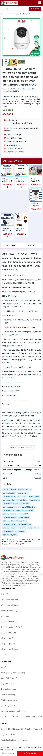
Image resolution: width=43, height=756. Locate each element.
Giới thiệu (11, 245)
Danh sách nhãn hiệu (9, 621)
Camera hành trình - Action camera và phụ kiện (21, 716)
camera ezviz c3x (10, 514)
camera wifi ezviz (9, 517)
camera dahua (22, 500)
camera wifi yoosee (10, 535)
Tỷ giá (15, 747)
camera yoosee (33, 496)
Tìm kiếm (35, 9)
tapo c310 (25, 503)
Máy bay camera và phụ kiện (13, 711)
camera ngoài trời (9, 524)
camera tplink (34, 500)
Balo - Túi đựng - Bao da (11, 678)
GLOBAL (14, 89)
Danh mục (5, 616)
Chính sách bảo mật (9, 599)
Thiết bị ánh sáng (8, 694)
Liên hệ (4, 654)
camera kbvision (9, 493)
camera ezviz (8, 531)
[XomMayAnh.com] (13, 3)
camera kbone (8, 510)
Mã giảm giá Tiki (8, 638)
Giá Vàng (37, 747)
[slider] (6, 62)
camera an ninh (9, 500)
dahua (5, 489)
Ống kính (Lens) (7, 683)
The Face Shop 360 (25, 747)
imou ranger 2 (20, 531)
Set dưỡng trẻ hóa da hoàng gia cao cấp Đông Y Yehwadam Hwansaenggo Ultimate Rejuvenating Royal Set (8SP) (21, 541)
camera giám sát (24, 524)
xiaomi (28, 489)
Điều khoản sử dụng (9, 605)
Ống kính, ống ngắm (9, 689)
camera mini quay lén (11, 503)
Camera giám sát (15, 14)
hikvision (13, 489)
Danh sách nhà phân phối (11, 627)
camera (21, 489)
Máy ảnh (4, 667)
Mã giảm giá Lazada (9, 643)
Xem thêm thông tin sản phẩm (21, 447)
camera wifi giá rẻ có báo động (14, 521)
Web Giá (3, 750)
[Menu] (39, 2)
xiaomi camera (23, 517)
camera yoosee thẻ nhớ (24, 510)
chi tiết (32, 245)
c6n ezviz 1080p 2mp (27, 507)
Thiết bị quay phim (9, 700)
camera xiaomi (22, 493)
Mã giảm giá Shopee (9, 649)
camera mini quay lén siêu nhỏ (14, 528)
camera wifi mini (34, 528)
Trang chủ (4, 14)
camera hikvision (9, 496)
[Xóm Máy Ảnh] (12, 557)
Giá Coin (10, 750)
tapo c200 (21, 496)
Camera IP (26, 14)
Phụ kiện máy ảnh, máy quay (13, 672)
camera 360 (23, 514)
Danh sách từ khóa (9, 632)
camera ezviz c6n (10, 507)
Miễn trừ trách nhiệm (10, 610)
